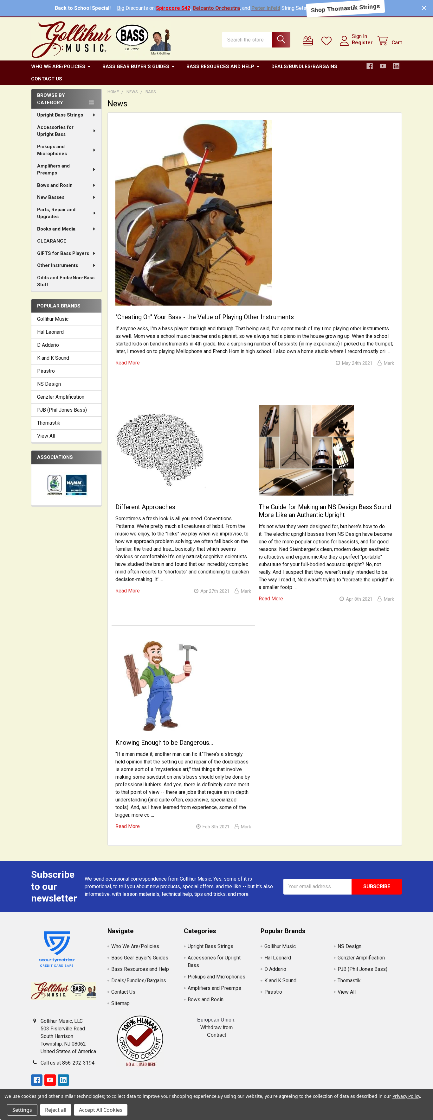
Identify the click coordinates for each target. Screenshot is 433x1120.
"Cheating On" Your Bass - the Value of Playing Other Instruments (204, 317)
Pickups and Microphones (52, 150)
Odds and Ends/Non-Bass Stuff (65, 281)
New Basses (50, 197)
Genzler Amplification (60, 397)
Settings (22, 1109)
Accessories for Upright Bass (55, 130)
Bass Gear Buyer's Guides (135, 66)
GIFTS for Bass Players (63, 253)
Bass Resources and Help (220, 66)
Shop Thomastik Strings (345, 8)
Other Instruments (57, 265)
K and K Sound (53, 358)
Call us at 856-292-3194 (67, 1063)
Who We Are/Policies (58, 66)
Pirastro (46, 371)
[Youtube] (383, 66)
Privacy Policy (406, 1096)
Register (362, 43)
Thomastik (48, 423)
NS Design (49, 384)
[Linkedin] (396, 66)
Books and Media (56, 229)
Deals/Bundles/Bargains (304, 66)
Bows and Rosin (55, 185)
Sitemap (120, 1003)
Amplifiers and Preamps (53, 169)
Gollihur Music (52, 319)
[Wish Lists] (327, 41)
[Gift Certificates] (309, 41)
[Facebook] (369, 66)
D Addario (48, 345)
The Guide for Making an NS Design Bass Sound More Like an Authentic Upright (325, 511)
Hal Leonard (50, 332)
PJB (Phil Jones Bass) (62, 410)
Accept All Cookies (100, 1109)
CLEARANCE (51, 241)
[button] (140, 1041)
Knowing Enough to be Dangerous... (164, 742)
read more (127, 363)
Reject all (55, 1109)
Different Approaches (145, 507)
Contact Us (46, 79)
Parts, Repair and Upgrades (56, 213)
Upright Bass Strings (60, 115)
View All (46, 436)
